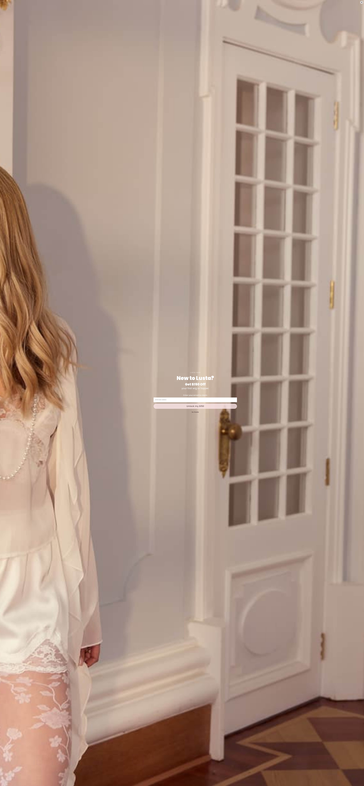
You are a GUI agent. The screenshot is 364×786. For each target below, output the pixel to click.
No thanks (195, 412)
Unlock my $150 (195, 406)
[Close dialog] (361, 2)
